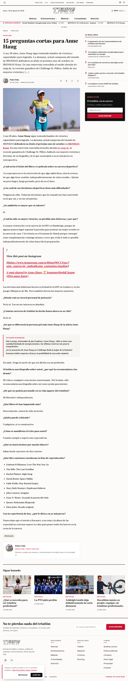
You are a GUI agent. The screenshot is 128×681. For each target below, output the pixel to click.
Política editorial (111, 651)
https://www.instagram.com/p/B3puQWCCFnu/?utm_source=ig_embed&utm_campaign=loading (37, 264)
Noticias (32, 18)
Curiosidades (80, 18)
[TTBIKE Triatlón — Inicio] (64, 11)
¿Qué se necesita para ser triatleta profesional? (15, 603)
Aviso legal (108, 659)
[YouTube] (124, 2)
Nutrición (95, 18)
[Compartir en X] (61, 81)
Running (89, 2)
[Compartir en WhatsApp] (72, 81)
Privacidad (108, 663)
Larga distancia (57, 2)
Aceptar (36, 675)
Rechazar (23, 675)
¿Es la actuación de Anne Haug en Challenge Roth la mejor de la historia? (39, 350)
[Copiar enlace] (78, 81)
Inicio (5, 31)
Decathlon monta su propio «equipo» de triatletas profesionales (110, 603)
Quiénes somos (110, 646)
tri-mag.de (63, 147)
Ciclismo (80, 2)
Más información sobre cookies (24, 670)
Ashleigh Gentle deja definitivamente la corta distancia (79, 603)
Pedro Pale (14, 80)
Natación (70, 2)
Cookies (107, 668)
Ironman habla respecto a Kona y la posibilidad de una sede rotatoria (37, 353)
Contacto (108, 655)
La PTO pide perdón (45, 600)
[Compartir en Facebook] (66, 81)
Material (64, 18)
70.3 (46, 2)
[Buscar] (4, 2)
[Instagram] (120, 2)
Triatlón (38, 2)
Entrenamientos (48, 18)
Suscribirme (105, 116)
